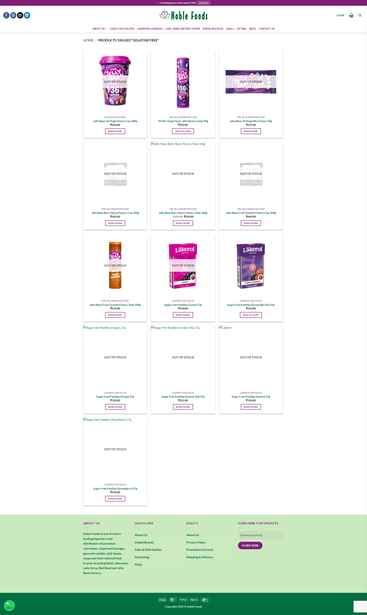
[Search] (360, 15)
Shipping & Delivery (199, 557)
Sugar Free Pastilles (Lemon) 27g (251, 396)
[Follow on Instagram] (13, 15)
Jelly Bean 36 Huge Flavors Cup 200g (115, 121)
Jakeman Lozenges (149, 28)
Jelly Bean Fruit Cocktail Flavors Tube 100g (115, 304)
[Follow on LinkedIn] (27, 15)
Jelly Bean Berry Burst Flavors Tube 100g (183, 212)
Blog (252, 28)
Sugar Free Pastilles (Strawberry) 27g (115, 488)
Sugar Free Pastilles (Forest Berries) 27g (250, 304)
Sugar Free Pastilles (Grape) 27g (115, 396)
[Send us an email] (20, 15)
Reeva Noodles (213, 28)
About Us (99, 28)
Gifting (242, 28)
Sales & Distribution (148, 549)
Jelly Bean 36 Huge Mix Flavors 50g (251, 121)
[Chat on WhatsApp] (9, 605)
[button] (340, 15)
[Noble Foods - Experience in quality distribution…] (183, 15)
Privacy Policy (196, 542)
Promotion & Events (200, 549)
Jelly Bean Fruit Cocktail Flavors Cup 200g (251, 212)
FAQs (138, 564)
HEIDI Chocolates (122, 28)
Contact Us (267, 28)
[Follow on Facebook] (6, 15)
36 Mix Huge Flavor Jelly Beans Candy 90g (183, 121)
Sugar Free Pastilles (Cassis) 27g (183, 304)
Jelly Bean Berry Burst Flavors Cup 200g (115, 212)
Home (88, 40)
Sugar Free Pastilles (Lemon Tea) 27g (183, 396)
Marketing (142, 557)
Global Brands (144, 542)
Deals (230, 28)
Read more (115, 131)
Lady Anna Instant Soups (182, 28)
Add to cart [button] (183, 131)
